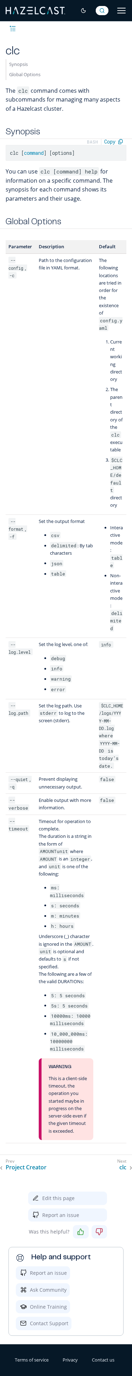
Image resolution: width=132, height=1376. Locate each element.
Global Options (24, 74)
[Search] (102, 11)
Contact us (103, 1360)
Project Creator (26, 1167)
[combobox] (102, 11)
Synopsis (18, 64)
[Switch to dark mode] (83, 11)
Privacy (70, 1360)
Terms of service (32, 1360)
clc (122, 1167)
